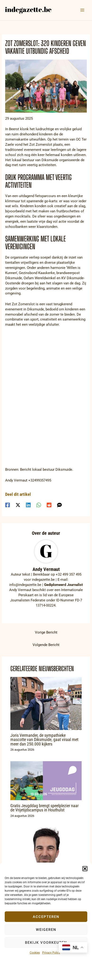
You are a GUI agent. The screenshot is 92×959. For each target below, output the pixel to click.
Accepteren (46, 917)
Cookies (35, 952)
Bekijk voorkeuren (46, 942)
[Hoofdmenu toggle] (82, 10)
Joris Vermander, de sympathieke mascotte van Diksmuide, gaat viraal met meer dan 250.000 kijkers (44, 739)
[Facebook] (7, 505)
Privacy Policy (51, 952)
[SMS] (59, 505)
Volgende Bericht (46, 645)
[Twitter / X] (18, 505)
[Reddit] (49, 505)
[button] (85, 868)
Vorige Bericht (46, 632)
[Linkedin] (28, 505)
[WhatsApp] (38, 505)
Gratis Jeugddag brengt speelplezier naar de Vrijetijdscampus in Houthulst (44, 807)
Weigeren (46, 930)
